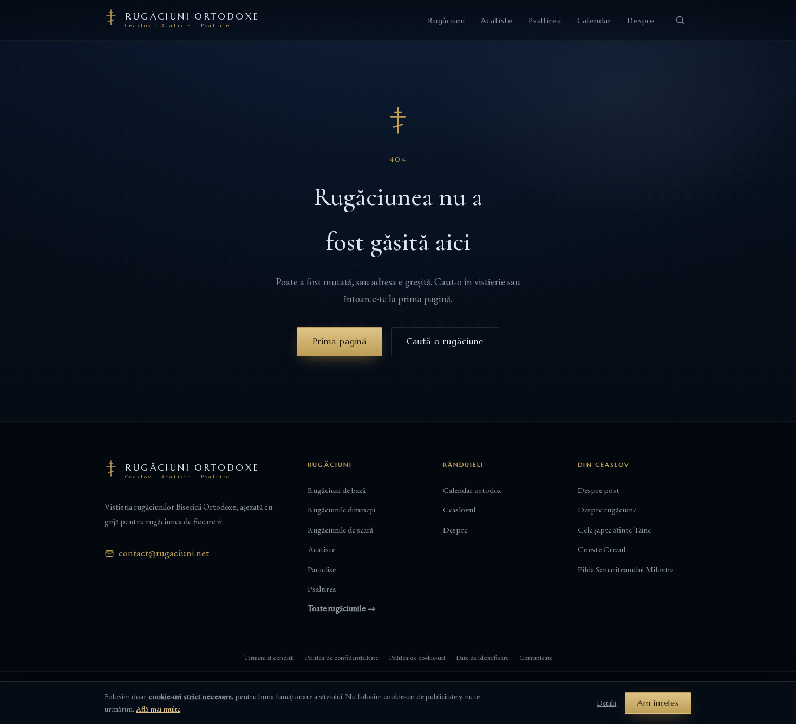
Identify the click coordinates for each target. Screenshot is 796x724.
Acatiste (497, 20)
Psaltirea (545, 20)
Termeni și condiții (269, 657)
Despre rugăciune (607, 509)
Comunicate (535, 657)
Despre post (598, 490)
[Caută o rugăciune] (680, 20)
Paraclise (322, 569)
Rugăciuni (446, 20)
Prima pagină (339, 341)
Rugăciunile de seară (340, 529)
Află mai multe (158, 708)
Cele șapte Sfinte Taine (614, 529)
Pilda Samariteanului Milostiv (626, 569)
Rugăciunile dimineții (341, 509)
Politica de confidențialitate (341, 657)
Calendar (594, 20)
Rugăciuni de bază (337, 490)
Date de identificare (482, 657)
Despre (641, 20)
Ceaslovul (459, 509)
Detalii (606, 702)
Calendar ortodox (472, 490)
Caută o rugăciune (445, 341)
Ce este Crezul (601, 549)
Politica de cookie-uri (417, 657)
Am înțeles (658, 703)
